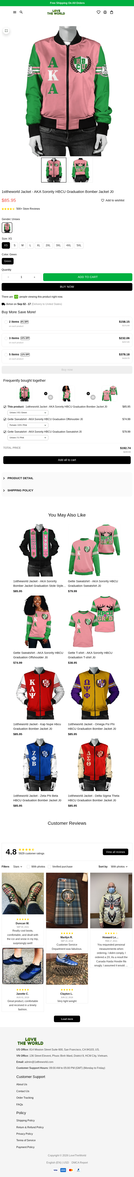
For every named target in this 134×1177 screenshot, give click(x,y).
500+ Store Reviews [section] (28, 208)
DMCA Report (80, 1162)
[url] (39, 1062)
